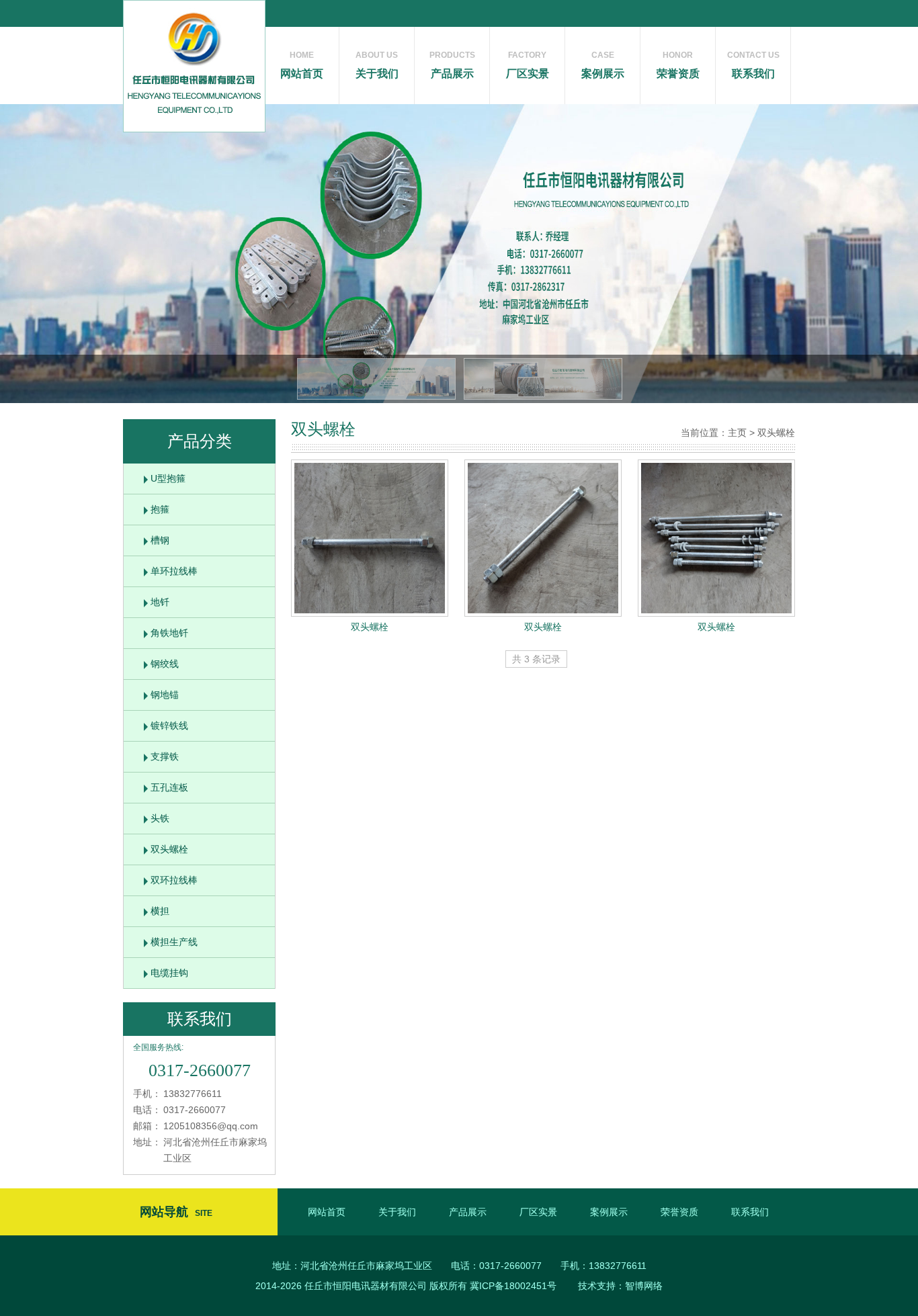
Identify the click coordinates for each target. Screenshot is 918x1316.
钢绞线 (165, 663)
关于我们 (377, 64)
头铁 (160, 818)
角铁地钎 (169, 632)
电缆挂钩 (169, 972)
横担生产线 (174, 941)
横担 (160, 911)
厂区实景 (527, 64)
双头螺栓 (169, 849)
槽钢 (160, 540)
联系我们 (753, 64)
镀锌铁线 (169, 725)
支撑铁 (165, 756)
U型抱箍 (168, 478)
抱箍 (160, 509)
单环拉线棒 (174, 571)
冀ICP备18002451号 (513, 1285)
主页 (737, 432)
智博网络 (644, 1285)
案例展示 (602, 64)
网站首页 (301, 64)
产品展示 (452, 64)
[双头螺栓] (369, 538)
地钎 (160, 602)
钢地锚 (165, 694)
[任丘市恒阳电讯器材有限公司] (194, 66)
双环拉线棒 (174, 880)
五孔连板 (169, 787)
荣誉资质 (678, 64)
